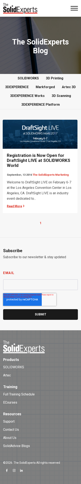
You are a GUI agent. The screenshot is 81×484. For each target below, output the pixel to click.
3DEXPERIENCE (17, 87)
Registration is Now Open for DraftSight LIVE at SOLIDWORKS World (38, 160)
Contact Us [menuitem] (11, 430)
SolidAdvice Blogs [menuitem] (16, 446)
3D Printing (54, 78)
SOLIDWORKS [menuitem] (13, 367)
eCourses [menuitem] (10, 402)
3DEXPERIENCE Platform (40, 105)
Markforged (45, 87)
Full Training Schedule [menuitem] (19, 394)
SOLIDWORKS (28, 78)
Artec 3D (69, 87)
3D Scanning (61, 96)
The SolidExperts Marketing (51, 174)
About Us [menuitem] (9, 438)
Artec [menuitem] (7, 375)
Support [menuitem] (9, 421)
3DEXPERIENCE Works (27, 96)
